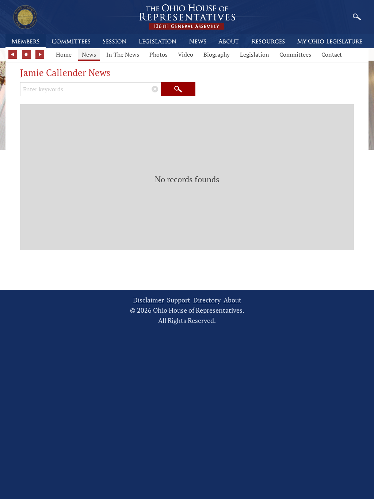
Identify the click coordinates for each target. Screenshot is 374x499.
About (232, 300)
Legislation (254, 54)
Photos (158, 54)
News (89, 54)
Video (185, 54)
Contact (331, 54)
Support (178, 300)
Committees (295, 54)
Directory (207, 300)
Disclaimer (148, 300)
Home (64, 54)
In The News (122, 54)
